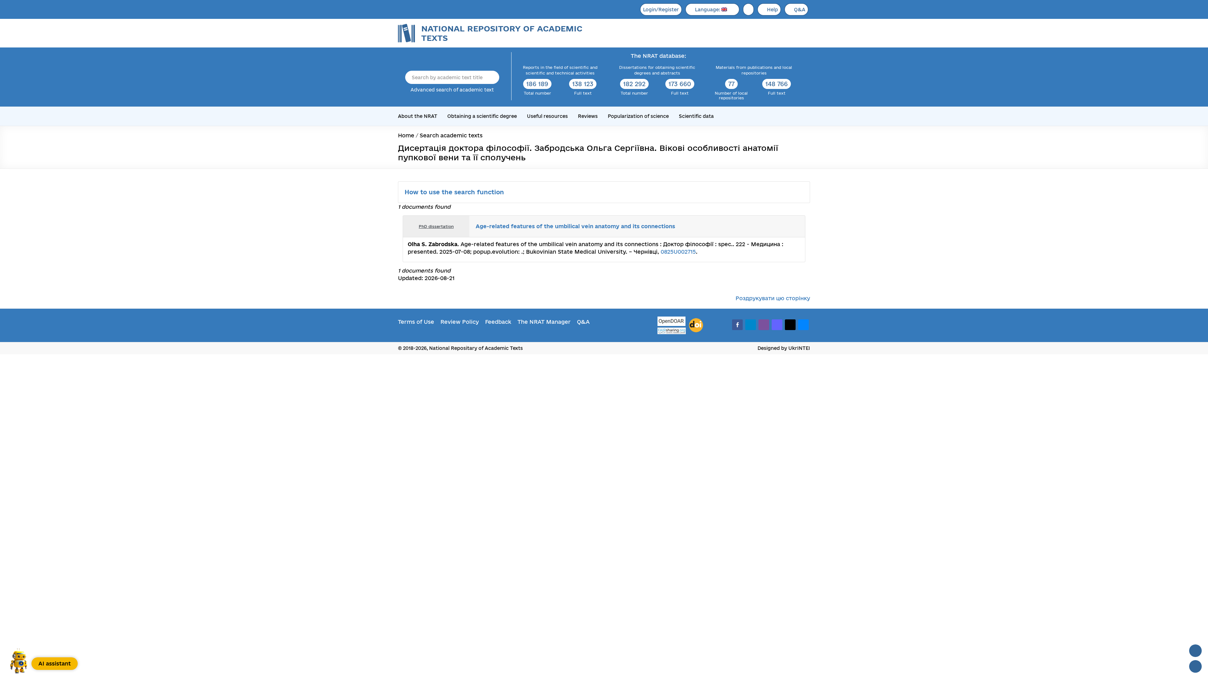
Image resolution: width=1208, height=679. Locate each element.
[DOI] (696, 325)
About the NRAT (417, 116)
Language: (708, 9)
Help (772, 9)
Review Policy (459, 322)
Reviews (588, 116)
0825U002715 (678, 252)
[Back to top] (1195, 650)
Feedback (498, 322)
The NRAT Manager (544, 322)
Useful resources (547, 116)
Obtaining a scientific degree (482, 116)
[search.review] (788, 226)
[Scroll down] (1195, 666)
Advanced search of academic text (452, 89)
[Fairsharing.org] (671, 331)
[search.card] (774, 226)
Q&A (799, 9)
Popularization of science (638, 116)
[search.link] (781, 226)
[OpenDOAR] (671, 322)
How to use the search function (455, 192)
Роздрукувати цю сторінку (772, 298)
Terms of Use (416, 322)
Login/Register (661, 9)
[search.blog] (795, 226)
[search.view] (767, 226)
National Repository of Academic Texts (501, 33)
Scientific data (696, 116)
